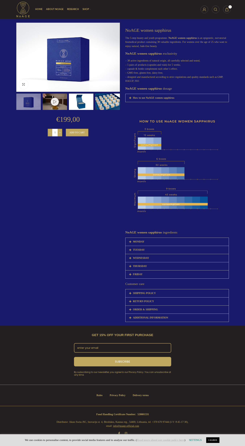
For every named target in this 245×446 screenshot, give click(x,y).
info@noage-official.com (126, 426)
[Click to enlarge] (23, 84)
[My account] (204, 9)
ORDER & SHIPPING (145, 309)
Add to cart (77, 132)
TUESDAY (139, 249)
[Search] (215, 9)
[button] (177, 98)
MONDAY (138, 241)
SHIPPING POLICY (144, 293)
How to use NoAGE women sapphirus (153, 97)
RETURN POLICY (143, 301)
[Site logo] (23, 9)
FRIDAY (138, 274)
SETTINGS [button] (195, 440)
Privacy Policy (117, 395)
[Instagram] (126, 433)
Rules (99, 395)
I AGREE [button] (212, 440)
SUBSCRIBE (122, 361)
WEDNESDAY (141, 258)
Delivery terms (141, 395)
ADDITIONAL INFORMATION (150, 317)
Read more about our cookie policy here (160, 440)
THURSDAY (140, 266)
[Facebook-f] (119, 433)
